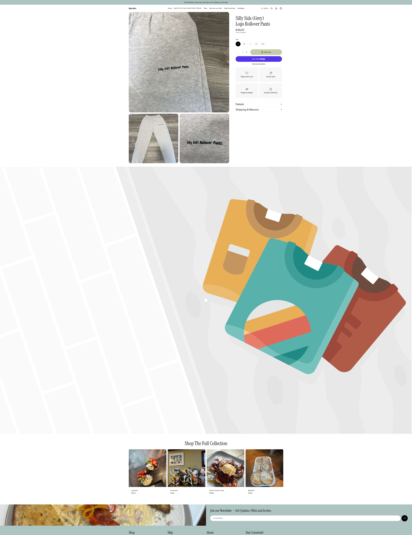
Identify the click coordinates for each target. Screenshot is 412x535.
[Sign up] (404, 518)
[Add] (163, 484)
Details (240, 104)
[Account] (276, 8)
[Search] (271, 8)
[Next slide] (241, 468)
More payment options (258, 64)
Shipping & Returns (247, 109)
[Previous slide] (210, 468)
